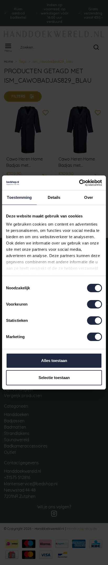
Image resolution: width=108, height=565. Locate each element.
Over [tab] (88, 197)
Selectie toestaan (54, 377)
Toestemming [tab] (19, 197)
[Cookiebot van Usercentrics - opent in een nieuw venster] (79, 182)
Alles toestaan (54, 360)
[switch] (94, 304)
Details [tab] (54, 197)
